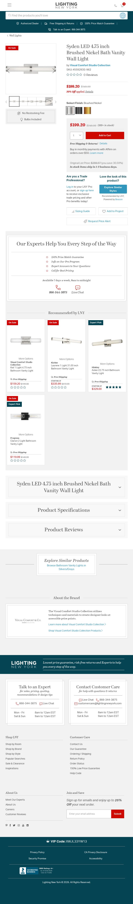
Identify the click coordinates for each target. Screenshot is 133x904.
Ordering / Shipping (80, 754)
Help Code (75, 773)
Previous (8, 70)
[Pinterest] (7, 825)
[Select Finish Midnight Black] (78, 110)
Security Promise (37, 859)
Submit (117, 814)
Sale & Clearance (15, 763)
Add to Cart (105, 135)
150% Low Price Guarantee (85, 768)
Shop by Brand (13, 749)
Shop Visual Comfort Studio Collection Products (74, 631)
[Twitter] (14, 825)
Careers (10, 809)
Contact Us (76, 744)
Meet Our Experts (15, 800)
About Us (11, 805)
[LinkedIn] (27, 825)
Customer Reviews (16, 814)
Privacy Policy (37, 852)
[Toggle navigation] (10, 5)
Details (89, 91)
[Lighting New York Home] (66, 5)
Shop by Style (13, 754)
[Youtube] (23, 825)
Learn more (96, 153)
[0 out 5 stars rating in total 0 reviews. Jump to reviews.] (19, 387)
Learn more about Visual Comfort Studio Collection (76, 624)
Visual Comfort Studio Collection (90, 65)
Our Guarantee (78, 749)
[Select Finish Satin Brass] (87, 110)
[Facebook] (10, 825)
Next (53, 70)
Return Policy (77, 759)
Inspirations (12, 768)
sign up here (87, 190)
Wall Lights (15, 35)
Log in (69, 186)
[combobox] (67, 15)
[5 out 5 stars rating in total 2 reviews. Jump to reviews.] (114, 387)
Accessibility (95, 859)
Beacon (119, 199)
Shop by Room (13, 744)
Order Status (77, 763)
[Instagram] (18, 825)
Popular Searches (15, 759)
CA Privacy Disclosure (95, 852)
